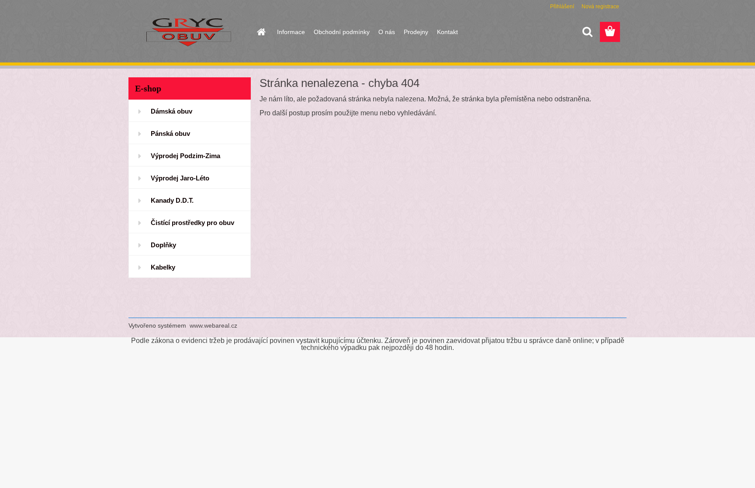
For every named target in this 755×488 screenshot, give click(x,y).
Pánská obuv (170, 133)
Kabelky (163, 267)
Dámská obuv (171, 111)
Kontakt (447, 31)
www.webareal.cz (213, 325)
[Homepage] (260, 32)
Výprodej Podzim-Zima (185, 155)
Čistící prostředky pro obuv (192, 222)
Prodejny (416, 31)
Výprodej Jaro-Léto (180, 178)
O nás (386, 31)
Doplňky (163, 245)
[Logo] (188, 32)
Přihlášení (562, 6)
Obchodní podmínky (342, 31)
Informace (291, 31)
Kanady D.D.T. (172, 200)
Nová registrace (600, 6)
